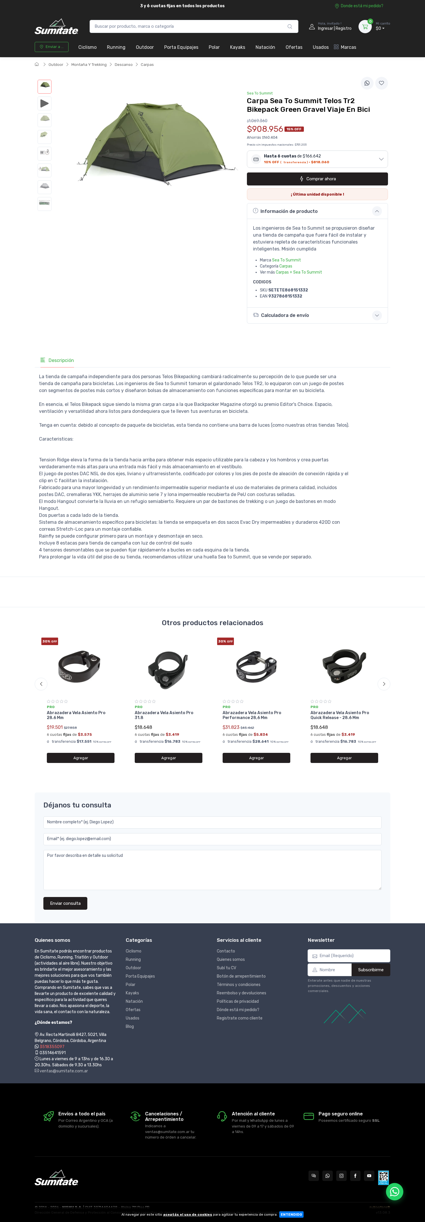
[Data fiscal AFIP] (383, 1178)
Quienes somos (231, 959)
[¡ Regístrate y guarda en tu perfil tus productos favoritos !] (381, 83)
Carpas (147, 64)
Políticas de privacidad (238, 1001)
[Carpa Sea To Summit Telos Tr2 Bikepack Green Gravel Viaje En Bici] (44, 87)
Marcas (348, 47)
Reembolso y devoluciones (241, 993)
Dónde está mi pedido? (238, 1009)
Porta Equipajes (181, 47)
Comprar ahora (321, 178)
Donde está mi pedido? (362, 5)
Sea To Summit (286, 260)
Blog (130, 1026)
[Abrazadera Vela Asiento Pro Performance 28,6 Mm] (256, 666)
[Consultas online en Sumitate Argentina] (313, 1176)
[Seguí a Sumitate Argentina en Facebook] (355, 1176)
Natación (265, 47)
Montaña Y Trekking (89, 64)
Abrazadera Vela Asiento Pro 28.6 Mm (76, 715)
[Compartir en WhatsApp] (367, 83)
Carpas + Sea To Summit (299, 272)
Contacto (226, 951)
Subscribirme (371, 969)
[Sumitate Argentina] (56, 26)
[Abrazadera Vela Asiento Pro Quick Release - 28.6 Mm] (344, 666)
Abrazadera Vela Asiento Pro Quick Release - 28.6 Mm (340, 715)
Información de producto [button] (289, 211)
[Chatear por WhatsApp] (394, 1191)
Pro (51, 707)
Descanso (124, 64)
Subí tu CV (226, 967)
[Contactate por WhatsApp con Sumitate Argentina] (327, 1176)
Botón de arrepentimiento (241, 976)
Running (116, 47)
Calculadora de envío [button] (285, 315)
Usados (321, 47)
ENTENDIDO (291, 1214)
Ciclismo (87, 47)
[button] (317, 159)
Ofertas (294, 47)
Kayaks (237, 47)
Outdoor (145, 47)
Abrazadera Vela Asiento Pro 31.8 (164, 715)
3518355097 (52, 1046)
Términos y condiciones (238, 984)
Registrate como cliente (240, 1018)
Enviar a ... (55, 46)
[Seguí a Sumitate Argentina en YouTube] (369, 1176)
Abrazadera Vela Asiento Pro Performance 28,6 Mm (252, 715)
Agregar (80, 758)
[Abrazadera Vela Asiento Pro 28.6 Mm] (80, 666)
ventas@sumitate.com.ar (63, 1071)
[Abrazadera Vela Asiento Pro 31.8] (168, 666)
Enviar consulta (65, 903)
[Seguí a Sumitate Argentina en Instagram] (341, 1176)
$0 (383, 26)
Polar (214, 47)
